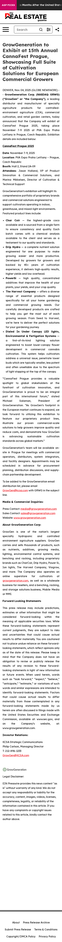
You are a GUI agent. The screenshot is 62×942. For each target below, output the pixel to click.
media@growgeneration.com (39, 508)
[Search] (41, 29)
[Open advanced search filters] (48, 29)
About (16, 922)
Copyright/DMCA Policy (20, 936)
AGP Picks (8, 5)
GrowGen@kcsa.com (15, 490)
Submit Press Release (18, 929)
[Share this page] (57, 29)
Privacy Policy (47, 936)
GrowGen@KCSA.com (16, 755)
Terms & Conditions (45, 929)
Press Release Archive (36, 922)
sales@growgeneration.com (38, 513)
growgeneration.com (15, 580)
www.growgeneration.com (30, 517)
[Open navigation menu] (6, 29)
